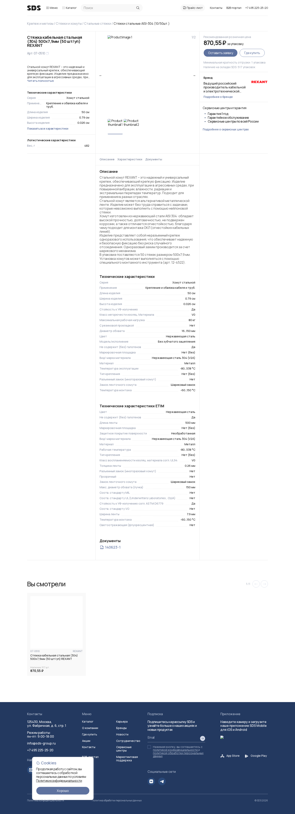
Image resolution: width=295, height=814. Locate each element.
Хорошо (63, 790)
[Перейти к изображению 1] (115, 126)
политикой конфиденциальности (175, 750)
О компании (90, 728)
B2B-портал (233, 7)
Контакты (216, 8)
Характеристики (129, 159)
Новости (122, 734)
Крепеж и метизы (40, 23)
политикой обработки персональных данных (178, 754)
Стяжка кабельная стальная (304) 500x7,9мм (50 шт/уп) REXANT (54, 657)
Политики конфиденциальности (59, 780)
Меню (54, 8)
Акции (86, 741)
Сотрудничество (128, 741)
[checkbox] (149, 747)
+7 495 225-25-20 (256, 8)
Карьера (122, 721)
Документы (153, 159)
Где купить (252, 52)
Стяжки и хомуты (69, 23)
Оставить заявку (220, 53)
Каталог (71, 8)
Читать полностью (40, 81)
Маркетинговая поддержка (127, 758)
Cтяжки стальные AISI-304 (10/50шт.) (142, 23)
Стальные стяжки (97, 23)
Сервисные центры (124, 748)
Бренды (121, 728)
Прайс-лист (195, 8)
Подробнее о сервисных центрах (226, 129)
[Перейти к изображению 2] (131, 126)
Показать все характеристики (47, 128)
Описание (107, 159)
